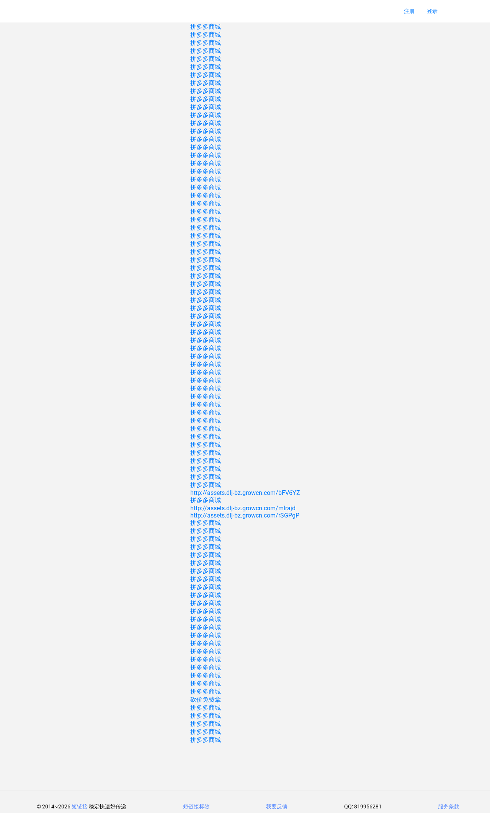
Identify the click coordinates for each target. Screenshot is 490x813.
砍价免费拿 (205, 699)
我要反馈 (276, 806)
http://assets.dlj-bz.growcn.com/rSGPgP (244, 515)
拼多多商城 (205, 26)
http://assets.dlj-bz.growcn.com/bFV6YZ (245, 492)
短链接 (80, 806)
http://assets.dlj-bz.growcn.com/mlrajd (243, 508)
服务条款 (448, 806)
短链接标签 (196, 806)
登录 (432, 11)
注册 (409, 11)
